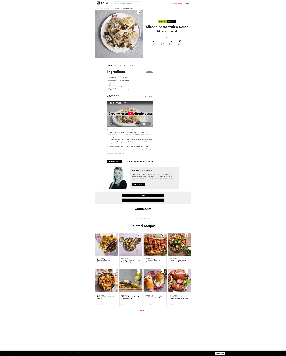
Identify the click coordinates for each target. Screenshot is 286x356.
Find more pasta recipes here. (116, 154)
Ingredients (148, 96)
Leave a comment (114, 161)
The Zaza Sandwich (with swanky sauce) (130, 298)
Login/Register (178, 3)
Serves (153, 43)
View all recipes (138, 184)
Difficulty (162, 43)
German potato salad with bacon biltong (130, 261)
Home (98, 8)
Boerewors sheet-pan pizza (152, 261)
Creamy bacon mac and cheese (105, 298)
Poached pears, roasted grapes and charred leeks (179, 298)
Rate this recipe (112, 66)
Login (142, 66)
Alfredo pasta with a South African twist (124, 8)
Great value (109, 8)
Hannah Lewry (167, 36)
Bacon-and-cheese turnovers (103, 261)
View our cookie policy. (75, 353)
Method (149, 72)
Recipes (103, 8)
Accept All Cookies (220, 353)
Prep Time (171, 43)
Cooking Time (180, 43)
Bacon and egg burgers (154, 297)
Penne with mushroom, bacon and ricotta (178, 261)
